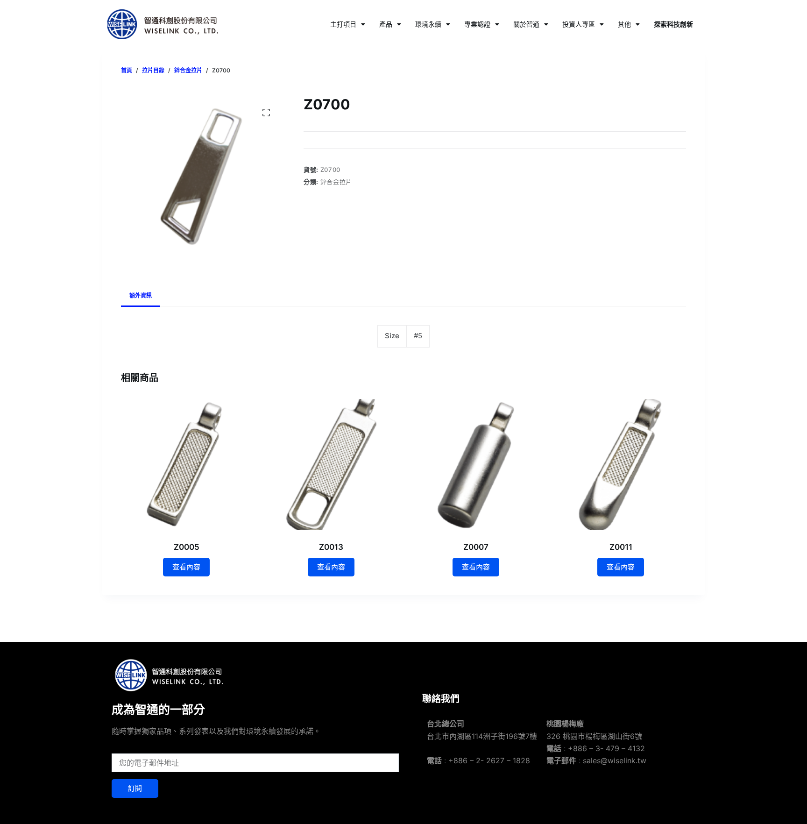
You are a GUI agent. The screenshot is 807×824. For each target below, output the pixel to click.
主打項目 (343, 24)
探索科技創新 (673, 24)
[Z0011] (620, 464)
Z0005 (186, 547)
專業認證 (477, 24)
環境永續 (428, 24)
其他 (624, 24)
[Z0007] (476, 464)
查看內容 (186, 566)
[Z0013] (331, 464)
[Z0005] (186, 464)
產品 (385, 24)
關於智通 (526, 24)
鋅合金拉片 (336, 181)
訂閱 (135, 788)
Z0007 (475, 547)
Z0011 (620, 547)
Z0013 (331, 547)
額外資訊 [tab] (140, 295)
